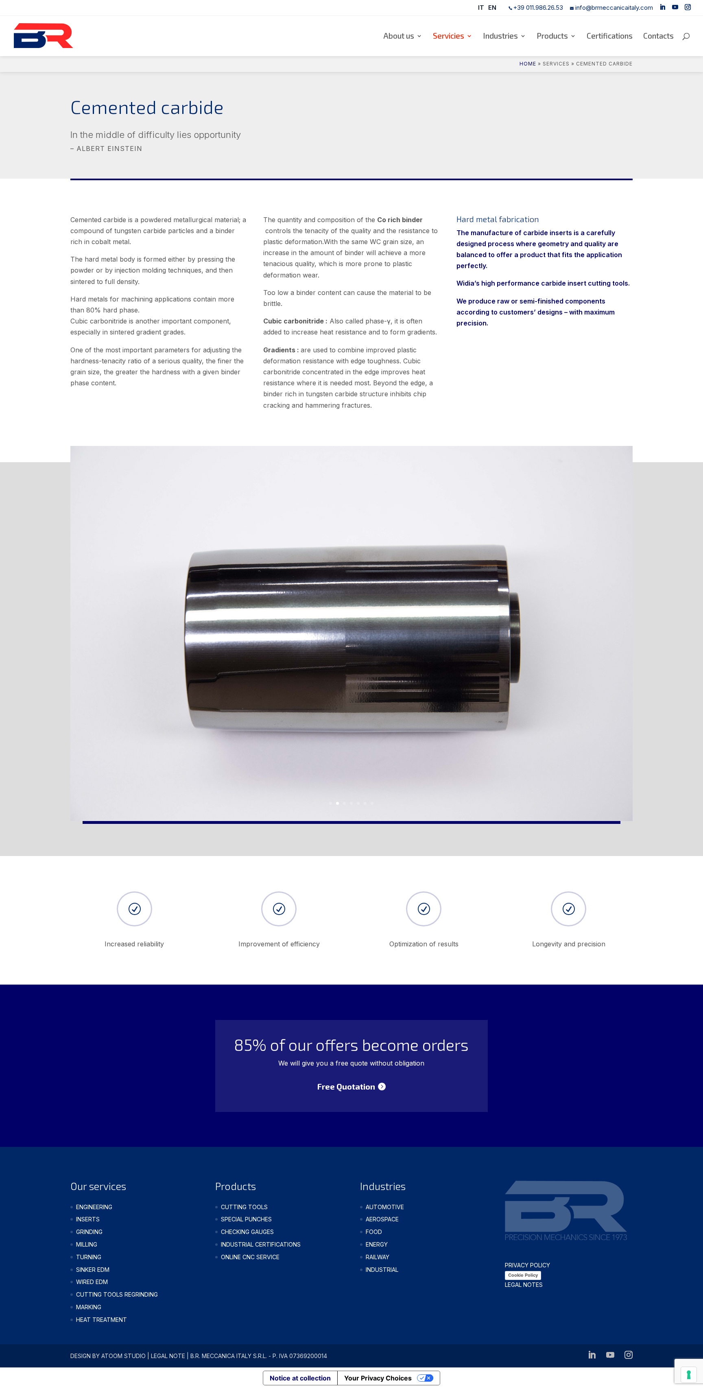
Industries (500, 36)
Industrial (382, 1269)
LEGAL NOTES (524, 1284)
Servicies (448, 36)
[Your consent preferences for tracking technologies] (688, 1374)
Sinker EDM (92, 1269)
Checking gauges (247, 1231)
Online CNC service (250, 1257)
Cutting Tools (244, 1206)
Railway (377, 1257)
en (492, 7)
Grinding (89, 1231)
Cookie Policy (523, 1275)
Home (528, 64)
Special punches (246, 1219)
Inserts (88, 1219)
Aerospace (382, 1219)
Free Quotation (346, 1086)
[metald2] (351, 819)
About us (398, 36)
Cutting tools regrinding (117, 1294)
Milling (86, 1244)
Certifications (610, 36)
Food (374, 1231)
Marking (88, 1307)
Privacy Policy (527, 1265)
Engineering (94, 1206)
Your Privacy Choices (378, 1378)
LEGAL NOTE (168, 1355)
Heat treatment (101, 1319)
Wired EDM (92, 1281)
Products (552, 36)
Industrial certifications (261, 1244)
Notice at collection (300, 1378)
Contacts (658, 36)
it (481, 7)
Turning (88, 1257)
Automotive (385, 1206)
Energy (377, 1244)
